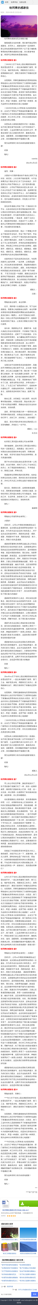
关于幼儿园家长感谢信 (28, 1274)
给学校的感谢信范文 (9, 1274)
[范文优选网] (2, 2)
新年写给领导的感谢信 (10, 1265)
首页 (6, 2)
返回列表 (10, 1286)
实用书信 (14, 2)
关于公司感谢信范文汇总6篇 (27, 1289)
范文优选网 (16, 1300)
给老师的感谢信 (25, 1265)
